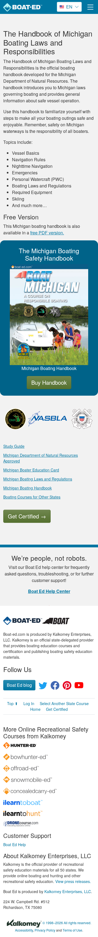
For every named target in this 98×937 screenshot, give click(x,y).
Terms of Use (72, 930)
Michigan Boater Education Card (31, 470)
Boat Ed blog (19, 685)
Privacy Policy (45, 930)
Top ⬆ (12, 703)
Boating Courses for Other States (31, 497)
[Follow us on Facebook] (55, 687)
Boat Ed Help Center (49, 591)
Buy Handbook (49, 382)
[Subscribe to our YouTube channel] (79, 687)
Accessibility (24, 930)
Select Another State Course (64, 703)
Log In (28, 703)
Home (35, 709)
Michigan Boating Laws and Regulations (37, 479)
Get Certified (27, 516)
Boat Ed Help (14, 844)
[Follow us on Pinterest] (67, 687)
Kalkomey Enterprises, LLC (67, 891)
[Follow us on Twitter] (43, 687)
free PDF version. (47, 232)
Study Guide (13, 446)
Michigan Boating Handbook (27, 488)
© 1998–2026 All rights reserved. (66, 922)
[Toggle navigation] (90, 7)
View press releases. (73, 881)
